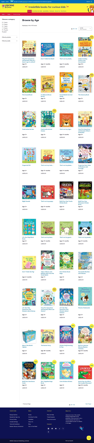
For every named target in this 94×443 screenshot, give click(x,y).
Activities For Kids (32, 417)
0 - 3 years (4, 22)
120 (76, 28)
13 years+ (4, 31)
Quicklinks (30, 419)
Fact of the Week (32, 426)
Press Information (51, 419)
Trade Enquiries (51, 417)
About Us (30, 421)
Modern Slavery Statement (16, 426)
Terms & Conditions (15, 424)
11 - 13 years (5, 30)
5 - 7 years (4, 26)
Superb (71, 440)
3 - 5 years (4, 24)
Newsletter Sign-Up (15, 417)
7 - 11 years (4, 28)
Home (3, 14)
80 (74, 28)
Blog (29, 424)
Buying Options (13, 414)
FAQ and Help (50, 414)
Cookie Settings (14, 421)
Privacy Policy (13, 419)
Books (9, 14)
